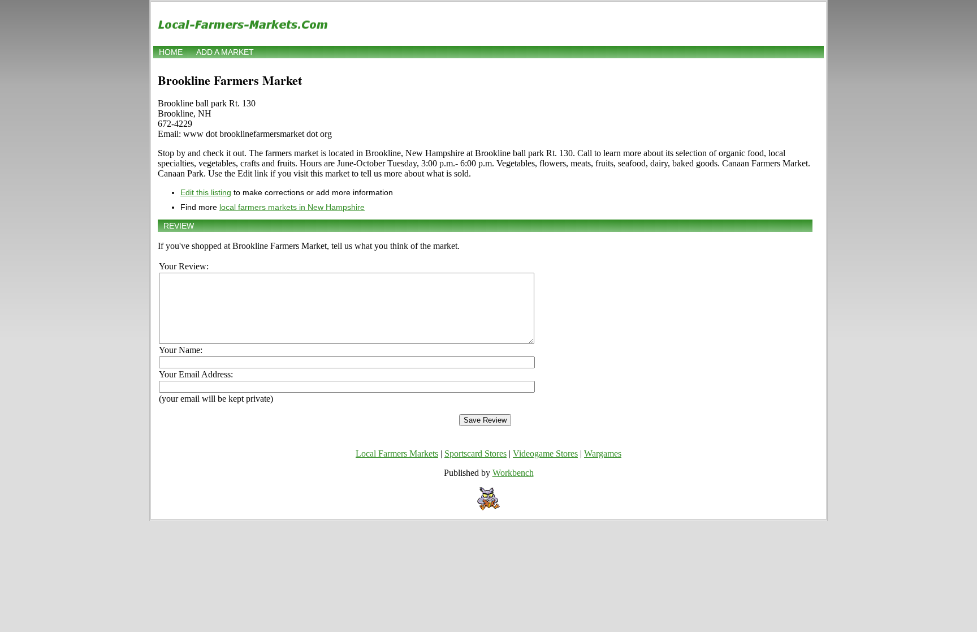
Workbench (513, 473)
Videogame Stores (545, 453)
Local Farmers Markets (397, 453)
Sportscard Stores (475, 453)
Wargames (602, 453)
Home (171, 52)
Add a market (225, 52)
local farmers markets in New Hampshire (292, 207)
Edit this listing (205, 192)
